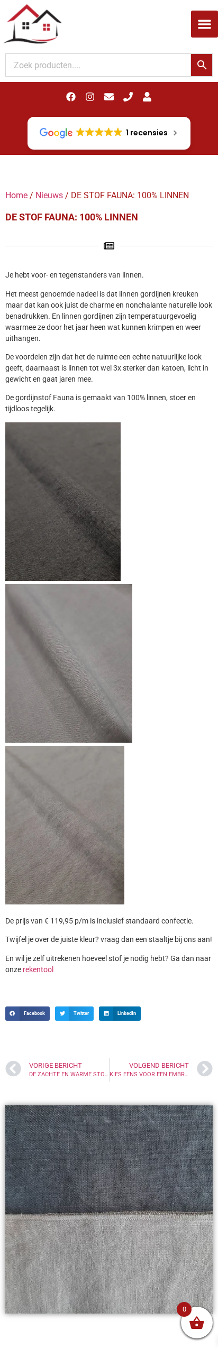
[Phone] (128, 96)
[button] (204, 24)
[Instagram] (89, 96)
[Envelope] (109, 96)
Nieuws (49, 195)
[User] (147, 96)
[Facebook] (70, 96)
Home (16, 195)
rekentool (38, 969)
